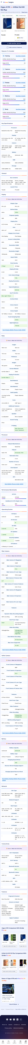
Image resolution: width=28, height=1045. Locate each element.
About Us (4, 1024)
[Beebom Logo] (8, 2)
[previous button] (3, 941)
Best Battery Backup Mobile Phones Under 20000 (13, 779)
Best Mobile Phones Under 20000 (14, 484)
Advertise (23, 1024)
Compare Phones (10, 1009)
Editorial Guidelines (18, 1028)
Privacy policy (8, 1028)
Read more (24, 12)
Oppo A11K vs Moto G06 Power (9, 946)
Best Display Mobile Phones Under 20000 (14, 330)
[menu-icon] (2, 2)
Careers (10, 1024)
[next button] (24, 941)
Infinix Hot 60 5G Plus (20, 30)
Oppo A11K (3, 30)
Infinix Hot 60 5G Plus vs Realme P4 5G (10, 971)
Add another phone (14, 43)
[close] (13, 18)
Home (2, 1009)
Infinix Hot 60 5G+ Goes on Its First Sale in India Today (8, 997)
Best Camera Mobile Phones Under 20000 (14, 649)
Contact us (17, 1024)
